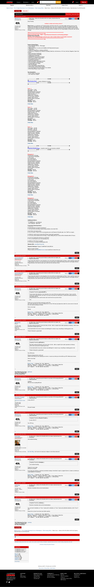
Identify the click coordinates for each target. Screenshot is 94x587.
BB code (16, 553)
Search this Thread (75, 14)
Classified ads (36, 578)
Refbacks (16, 559)
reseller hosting (61, 541)
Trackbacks (17, 557)
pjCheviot (17, 322)
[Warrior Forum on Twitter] (9, 582)
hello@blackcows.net (41, 249)
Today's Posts (65, 5)
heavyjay (17, 436)
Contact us (63, 577)
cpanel (35, 541)
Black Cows (30, 312)
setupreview (66, 541)
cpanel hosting (40, 541)
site (69, 541)
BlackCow (18, 18)
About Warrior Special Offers (66, 578)
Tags (16, 540)
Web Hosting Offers (39, 8)
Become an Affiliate (51, 577)
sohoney (17, 485)
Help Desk (48, 5)
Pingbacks (17, 558)
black (23, 541)
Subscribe (25, 11)
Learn (33, 2)
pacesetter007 (19, 258)
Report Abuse (23, 576)
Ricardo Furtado (19, 397)
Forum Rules (17, 561)
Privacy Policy (47, 568)
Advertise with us (29, 5)
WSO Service (63, 579)
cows (33, 541)
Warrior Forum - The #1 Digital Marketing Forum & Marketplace (20, 8)
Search (58, 2)
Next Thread (51, 544)
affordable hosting (18, 541)
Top (48, 544)
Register (12, 5)
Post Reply (17, 11)
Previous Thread (43, 544)
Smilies (16, 554)
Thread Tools (68, 14)
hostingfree (45, 541)
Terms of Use (41, 568)
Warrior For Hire (37, 577)
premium (55, 541)
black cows (26, 541)
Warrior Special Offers (38, 574)
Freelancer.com (77, 574)
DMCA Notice (52, 568)
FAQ (21, 574)
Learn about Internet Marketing (53, 574)
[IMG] (16, 555)
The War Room (37, 576)
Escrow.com (76, 576)
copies (30, 541)
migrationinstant (51, 541)
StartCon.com (77, 577)
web (71, 541)
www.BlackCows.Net (39, 244)
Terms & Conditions (64, 576)
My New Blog (31, 451)
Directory (62, 574)
